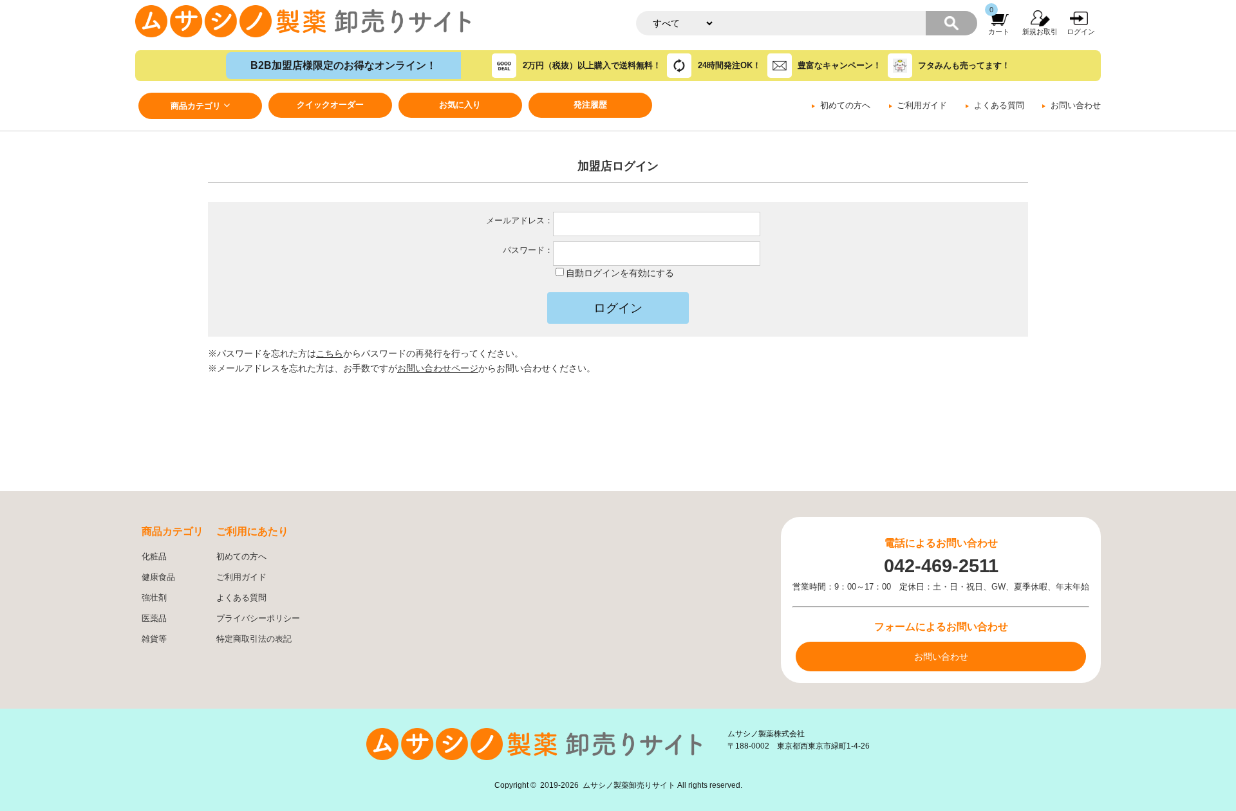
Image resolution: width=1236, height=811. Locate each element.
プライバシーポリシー (258, 618)
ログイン (1081, 31)
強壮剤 (154, 597)
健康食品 (158, 577)
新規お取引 (1040, 31)
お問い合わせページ (437, 368)
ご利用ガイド (922, 105)
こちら (329, 353)
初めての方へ (845, 105)
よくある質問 (999, 105)
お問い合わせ (1076, 105)
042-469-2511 (941, 565)
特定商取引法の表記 (254, 639)
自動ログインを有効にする (620, 273)
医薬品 (154, 618)
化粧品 (154, 556)
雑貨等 (154, 639)
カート (998, 31)
